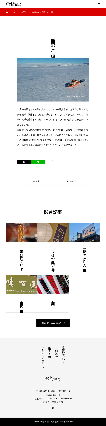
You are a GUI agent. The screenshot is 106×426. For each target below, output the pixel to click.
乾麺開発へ (53, 301)
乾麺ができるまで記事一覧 (53, 323)
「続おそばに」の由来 (84, 256)
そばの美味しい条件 (53, 256)
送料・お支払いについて (63, 354)
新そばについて (21, 258)
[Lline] (38, 162)
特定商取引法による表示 (49, 349)
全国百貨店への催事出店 (21, 303)
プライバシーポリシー (42, 356)
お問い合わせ (56, 351)
